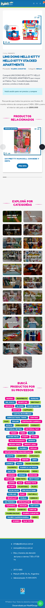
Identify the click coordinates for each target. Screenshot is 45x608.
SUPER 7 (36, 502)
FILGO (31, 433)
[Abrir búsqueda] (37, 3)
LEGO (34, 460)
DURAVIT (35, 425)
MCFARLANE (23, 471)
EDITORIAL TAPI (32, 429)
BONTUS (16, 410)
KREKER (25, 460)
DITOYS (9, 425)
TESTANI (23, 506)
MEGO (34, 471)
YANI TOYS (27, 521)
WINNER (16, 521)
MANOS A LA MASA (28, 467)
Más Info (22, 166)
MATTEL (11, 471)
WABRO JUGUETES (18, 69)
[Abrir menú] (33, 3)
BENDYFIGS (22, 402)
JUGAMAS (34, 456)
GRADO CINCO (15, 444)
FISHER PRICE (13, 437)
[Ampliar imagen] (22, 29)
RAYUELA (32, 494)
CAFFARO (28, 410)
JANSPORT (21, 456)
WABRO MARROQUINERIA (18, 517)
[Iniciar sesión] (40, 3)
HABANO (12, 448)
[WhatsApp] (40, 603)
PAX (20, 483)
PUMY (22, 494)
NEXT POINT (34, 479)
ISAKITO (10, 456)
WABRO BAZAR (12, 513)
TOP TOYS (34, 506)
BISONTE (9, 406)
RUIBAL (23, 498)
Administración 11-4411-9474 (24, 578)
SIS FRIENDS (10, 502)
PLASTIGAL (23, 486)
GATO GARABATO (17, 440)
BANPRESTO (22, 398)
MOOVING (33, 475)
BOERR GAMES (33, 406)
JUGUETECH (13, 460)
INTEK (37, 452)
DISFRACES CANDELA (31, 421)
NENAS (39, 69)
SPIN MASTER (24, 502)
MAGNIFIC (12, 467)
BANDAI (9, 398)
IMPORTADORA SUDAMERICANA (18, 452)
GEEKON (31, 440)
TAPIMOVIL (11, 506)
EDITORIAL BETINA (14, 429)
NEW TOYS (21, 479)
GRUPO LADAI (30, 444)
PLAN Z (11, 486)
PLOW (34, 486)
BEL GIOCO (10, 402)
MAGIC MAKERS (32, 463)
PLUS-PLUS (14, 490)
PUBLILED (12, 494)
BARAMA (35, 398)
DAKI (6, 421)
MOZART (9, 479)
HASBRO (23, 448)
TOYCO (12, 509)
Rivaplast (12, 498)
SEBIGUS (34, 498)
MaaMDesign (32, 605)
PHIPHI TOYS (31, 483)
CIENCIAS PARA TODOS (17, 417)
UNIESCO (22, 509)
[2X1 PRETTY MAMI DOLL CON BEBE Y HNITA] (22, 141)
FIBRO (23, 433)
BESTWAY (35, 402)
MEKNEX (11, 475)
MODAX (22, 475)
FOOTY (25, 437)
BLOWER (20, 406)
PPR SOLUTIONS (29, 490)
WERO (35, 517)
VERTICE (32, 509)
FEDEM (14, 433)
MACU (19, 463)
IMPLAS (33, 448)
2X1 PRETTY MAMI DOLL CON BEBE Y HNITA (22, 160)
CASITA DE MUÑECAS (22, 414)
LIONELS (9, 463)
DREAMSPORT (22, 425)
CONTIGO (34, 417)
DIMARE (15, 421)
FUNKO (35, 437)
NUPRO (12, 483)
